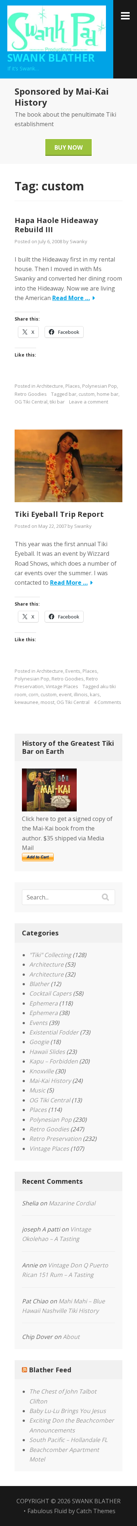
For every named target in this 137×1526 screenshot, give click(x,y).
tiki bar (57, 401)
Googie (39, 1042)
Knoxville (41, 1071)
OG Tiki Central (31, 401)
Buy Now (68, 147)
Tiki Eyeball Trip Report (59, 514)
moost (47, 702)
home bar (107, 394)
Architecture (50, 386)
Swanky (78, 241)
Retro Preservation (55, 1139)
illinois (81, 694)
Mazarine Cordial (72, 1203)
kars (95, 694)
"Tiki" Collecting (50, 955)
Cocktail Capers (50, 993)
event (65, 694)
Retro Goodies (31, 394)
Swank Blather (51, 58)
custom (87, 394)
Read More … (71, 298)
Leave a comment (88, 401)
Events (72, 671)
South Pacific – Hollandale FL (68, 1440)
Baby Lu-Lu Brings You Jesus (67, 1411)
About (71, 1337)
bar (72, 394)
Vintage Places (62, 686)
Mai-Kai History (50, 1081)
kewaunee (26, 702)
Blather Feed (50, 1369)
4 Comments (107, 702)
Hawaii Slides (47, 1052)
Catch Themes (95, 1511)
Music (37, 1090)
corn (33, 694)
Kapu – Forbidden (53, 1061)
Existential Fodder (54, 1032)
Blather (39, 984)
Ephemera (43, 1003)
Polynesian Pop (99, 386)
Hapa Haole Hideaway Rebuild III (56, 224)
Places (72, 386)
